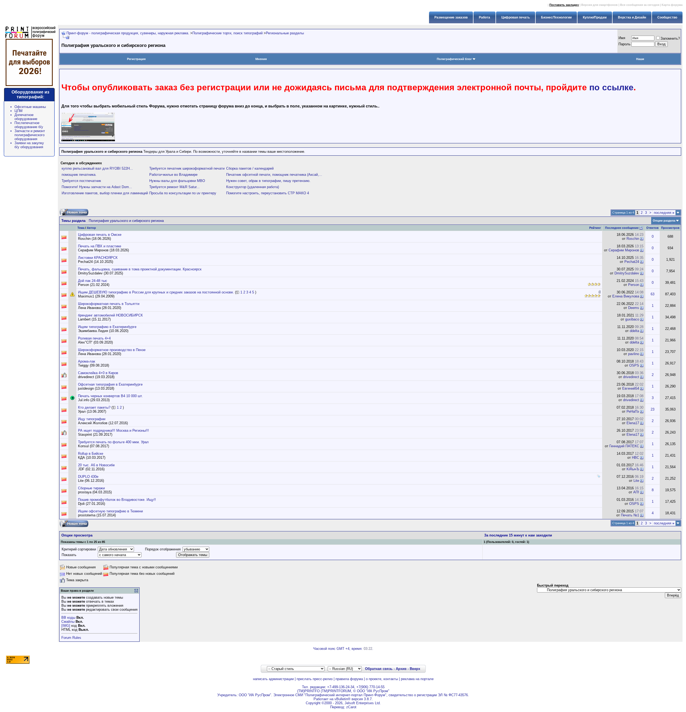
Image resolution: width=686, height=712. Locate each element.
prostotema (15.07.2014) (97, 515)
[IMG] (65, 626)
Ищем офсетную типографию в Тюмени (110, 511)
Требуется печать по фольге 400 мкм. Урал (113, 442)
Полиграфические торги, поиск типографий (227, 33)
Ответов (652, 227)
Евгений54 (630, 388)
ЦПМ (18, 111)
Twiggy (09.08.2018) (93, 365)
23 (652, 409)
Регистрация (136, 59)
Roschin (633, 239)
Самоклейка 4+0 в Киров (98, 373)
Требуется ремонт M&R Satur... (174, 187)
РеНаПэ (633, 411)
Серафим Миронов (624, 250)
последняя (664, 213)
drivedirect (631, 377)
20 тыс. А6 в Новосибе (96, 465)
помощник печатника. (79, 175)
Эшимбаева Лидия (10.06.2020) (103, 331)
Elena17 (633, 423)
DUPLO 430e (88, 477)
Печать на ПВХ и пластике (99, 246)
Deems (633, 308)
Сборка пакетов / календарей (250, 168)
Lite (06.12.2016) (91, 481)
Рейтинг (595, 227)
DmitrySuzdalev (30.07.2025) (100, 273)
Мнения (261, 59)
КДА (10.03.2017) (91, 458)
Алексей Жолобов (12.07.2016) (103, 423)
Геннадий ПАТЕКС (624, 446)
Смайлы (67, 622)
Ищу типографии (91, 419)
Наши (640, 59)
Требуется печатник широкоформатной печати (187, 168)
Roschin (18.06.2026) (94, 239)
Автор (91, 227)
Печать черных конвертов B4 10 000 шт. (110, 396)
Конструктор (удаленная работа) (252, 187)
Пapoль (624, 44)
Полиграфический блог (454, 59)
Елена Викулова (625, 296)
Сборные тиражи (91, 488)
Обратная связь (379, 669)
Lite (636, 481)
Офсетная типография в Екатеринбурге (110, 384)
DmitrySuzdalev (626, 273)
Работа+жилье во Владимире (173, 175)
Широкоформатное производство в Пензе (112, 350)
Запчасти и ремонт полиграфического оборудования (29, 135)
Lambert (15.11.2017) (94, 319)
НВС (635, 458)
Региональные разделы (285, 33)
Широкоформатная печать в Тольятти (108, 304)
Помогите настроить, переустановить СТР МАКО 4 (267, 193)
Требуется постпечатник (81, 181)
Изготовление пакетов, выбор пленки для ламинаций (105, 193)
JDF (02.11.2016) (91, 469)
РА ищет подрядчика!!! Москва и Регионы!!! (113, 430)
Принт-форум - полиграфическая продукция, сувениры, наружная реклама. (127, 33)
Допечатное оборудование (25, 117)
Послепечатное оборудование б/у (28, 125)
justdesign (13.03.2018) (96, 388)
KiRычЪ (633, 469)
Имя (621, 38)
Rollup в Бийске (90, 454)
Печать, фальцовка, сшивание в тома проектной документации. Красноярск (140, 269)
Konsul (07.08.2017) (93, 446)
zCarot (351, 707)
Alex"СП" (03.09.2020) (95, 342)
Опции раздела (664, 220)
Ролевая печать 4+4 (94, 338)
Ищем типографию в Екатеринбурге (107, 327)
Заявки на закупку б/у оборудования (29, 145)
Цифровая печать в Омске (99, 235)
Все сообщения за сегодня (639, 4)
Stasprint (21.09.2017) (95, 435)
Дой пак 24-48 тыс (92, 281)
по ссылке (611, 87)
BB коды (68, 618)
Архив (401, 669)
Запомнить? (670, 38)
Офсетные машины (30, 107)
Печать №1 (630, 515)
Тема (80, 227)
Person (633, 285)
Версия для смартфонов (599, 4)
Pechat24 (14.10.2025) (95, 262)
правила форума (349, 679)
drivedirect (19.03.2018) (96, 377)
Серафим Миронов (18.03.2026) (103, 250)
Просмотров (670, 227)
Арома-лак (86, 361)
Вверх (415, 669)
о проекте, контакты (382, 679)
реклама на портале (417, 679)
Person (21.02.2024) (93, 285)
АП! (636, 492)
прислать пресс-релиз (315, 679)
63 (652, 294)
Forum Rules (71, 638)
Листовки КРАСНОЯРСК (98, 258)
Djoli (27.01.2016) (91, 504)
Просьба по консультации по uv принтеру (182, 193)
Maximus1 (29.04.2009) (96, 296)
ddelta (634, 331)
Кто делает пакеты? (94, 407)
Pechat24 (631, 262)
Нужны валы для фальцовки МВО (177, 181)
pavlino (633, 354)
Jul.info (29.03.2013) (94, 400)
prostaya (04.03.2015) (95, 492)
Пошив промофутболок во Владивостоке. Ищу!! (117, 500)
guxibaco (632, 319)
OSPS (634, 365)
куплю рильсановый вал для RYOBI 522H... (97, 168)
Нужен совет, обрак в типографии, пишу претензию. (268, 181)
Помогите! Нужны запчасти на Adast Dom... (97, 187)
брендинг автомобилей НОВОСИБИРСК (110, 315)
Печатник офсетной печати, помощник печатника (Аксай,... (274, 175)
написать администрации (273, 679)
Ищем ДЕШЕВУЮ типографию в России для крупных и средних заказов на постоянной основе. (156, 292)
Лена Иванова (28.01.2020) (99, 308)
